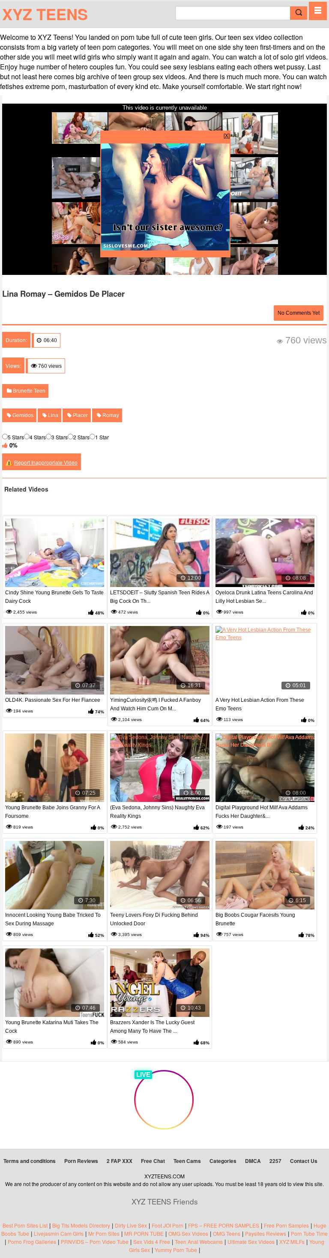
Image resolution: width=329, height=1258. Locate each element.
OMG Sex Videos (188, 1233)
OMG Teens (226, 1233)
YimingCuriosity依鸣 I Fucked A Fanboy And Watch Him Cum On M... (155, 704)
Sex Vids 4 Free (151, 1241)
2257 (275, 1161)
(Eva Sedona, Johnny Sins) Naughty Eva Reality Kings (157, 812)
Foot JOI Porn (167, 1225)
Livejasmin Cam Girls (59, 1233)
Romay (110, 415)
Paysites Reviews (265, 1233)
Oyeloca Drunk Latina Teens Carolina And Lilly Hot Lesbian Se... (264, 597)
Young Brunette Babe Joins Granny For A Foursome (52, 812)
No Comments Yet (299, 313)
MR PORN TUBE (144, 1233)
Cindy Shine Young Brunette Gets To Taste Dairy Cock (54, 597)
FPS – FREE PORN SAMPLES (223, 1225)
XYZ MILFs (292, 1241)
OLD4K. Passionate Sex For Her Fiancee (52, 700)
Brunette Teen (28, 391)
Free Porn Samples (286, 1225)
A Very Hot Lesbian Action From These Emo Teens (259, 704)
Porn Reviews (81, 1161)
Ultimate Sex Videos (251, 1241)
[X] (227, 135)
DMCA (253, 1161)
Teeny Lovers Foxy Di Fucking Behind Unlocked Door (154, 919)
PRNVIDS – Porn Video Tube (95, 1241)
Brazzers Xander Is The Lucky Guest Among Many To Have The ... (152, 1027)
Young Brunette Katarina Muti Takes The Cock (52, 1027)
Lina (52, 415)
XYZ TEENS (45, 14)
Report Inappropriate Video (46, 462)
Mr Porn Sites (104, 1233)
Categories (222, 1161)
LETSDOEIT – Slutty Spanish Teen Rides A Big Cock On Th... (159, 597)
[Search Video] (298, 13)
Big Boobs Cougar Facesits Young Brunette (255, 919)
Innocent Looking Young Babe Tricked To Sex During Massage (53, 919)
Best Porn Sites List (25, 1225)
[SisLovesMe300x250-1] (165, 248)
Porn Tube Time (309, 1233)
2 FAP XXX (119, 1161)
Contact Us (303, 1161)
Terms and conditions (29, 1161)
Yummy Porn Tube (176, 1249)
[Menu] (318, 10)
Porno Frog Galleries (32, 1241)
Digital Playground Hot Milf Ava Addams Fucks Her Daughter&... (261, 812)
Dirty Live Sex (131, 1225)
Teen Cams (187, 1161)
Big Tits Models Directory (81, 1225)
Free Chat (153, 1161)
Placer (80, 415)
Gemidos (22, 415)
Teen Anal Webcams (199, 1241)
